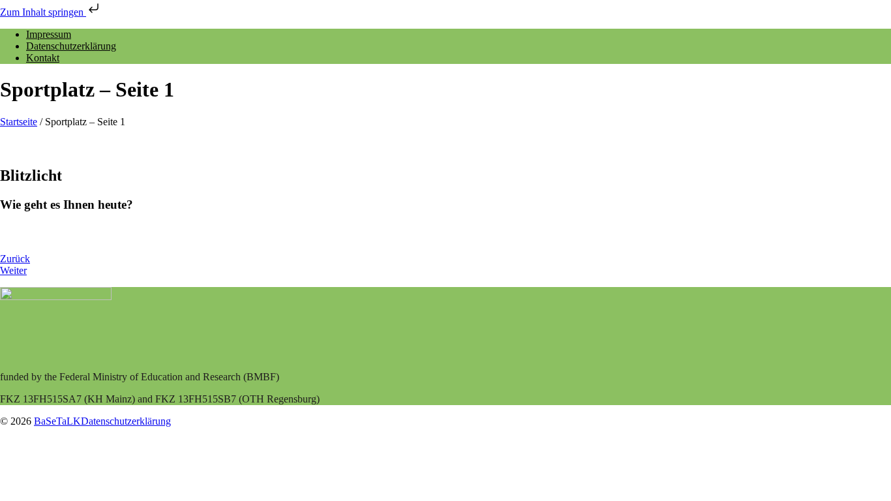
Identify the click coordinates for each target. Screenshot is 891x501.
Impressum (48, 34)
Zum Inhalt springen (43, 12)
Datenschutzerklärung (71, 46)
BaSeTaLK (57, 421)
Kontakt (42, 57)
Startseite (18, 121)
